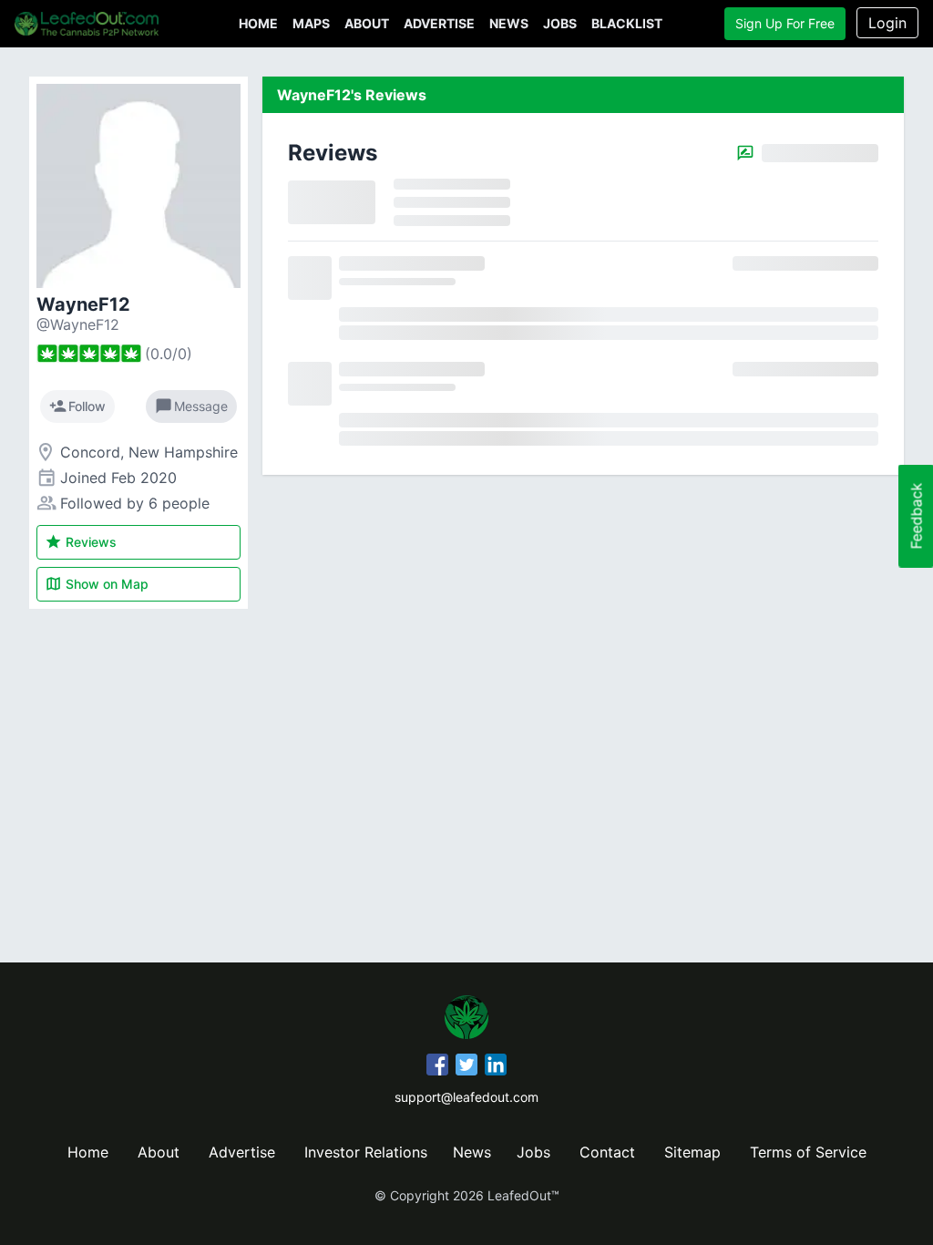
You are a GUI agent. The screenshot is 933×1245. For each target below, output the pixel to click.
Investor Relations (365, 1152)
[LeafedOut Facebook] (437, 1067)
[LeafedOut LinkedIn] (496, 1067)
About (366, 23)
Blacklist (626, 23)
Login (887, 23)
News (508, 23)
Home (258, 23)
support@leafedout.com (466, 1097)
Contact (607, 1152)
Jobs (560, 23)
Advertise (439, 23)
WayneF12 (83, 304)
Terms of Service (808, 1152)
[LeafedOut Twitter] (466, 1067)
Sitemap (692, 1152)
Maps (311, 23)
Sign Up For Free (785, 23)
